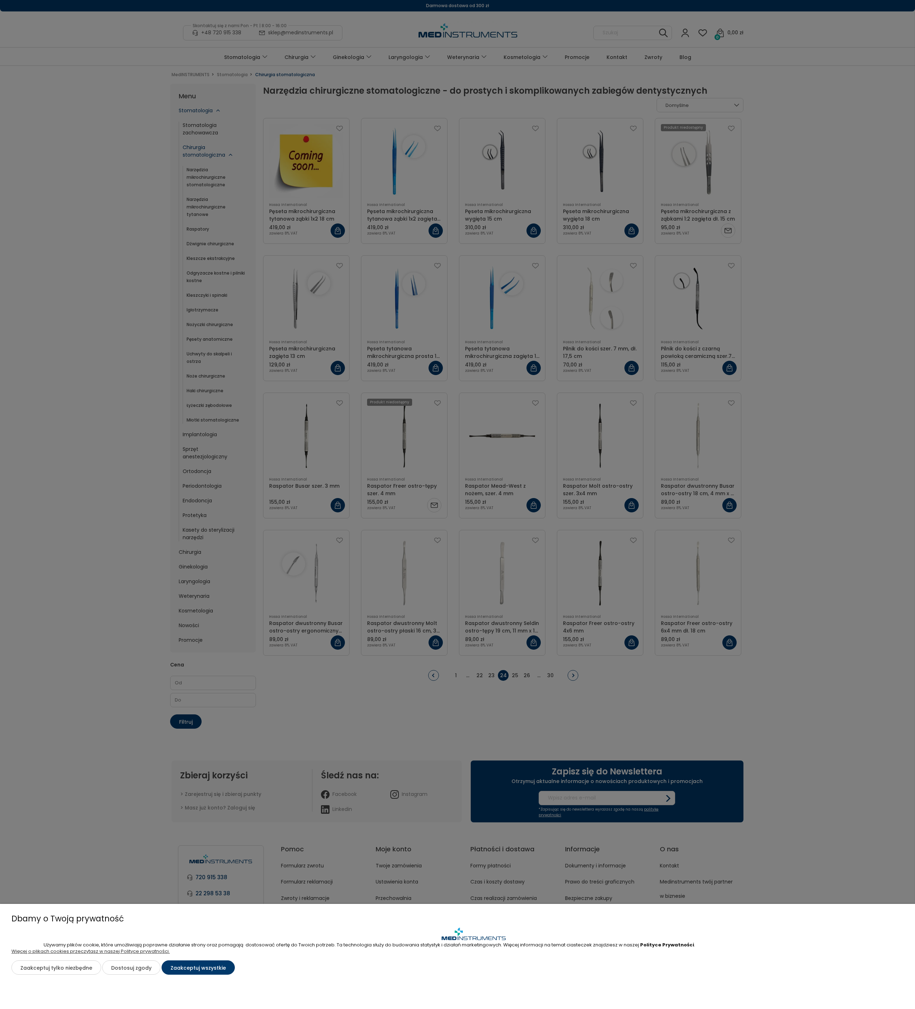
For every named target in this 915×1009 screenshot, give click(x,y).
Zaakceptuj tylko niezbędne (56, 967)
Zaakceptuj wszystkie (198, 967)
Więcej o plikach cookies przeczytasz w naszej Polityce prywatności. (90, 951)
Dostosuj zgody (131, 967)
